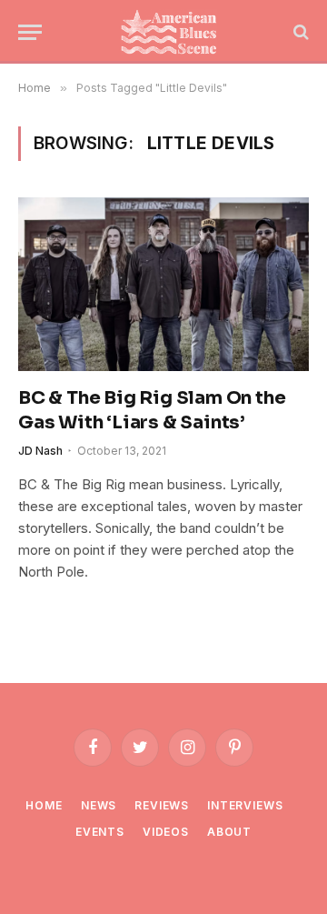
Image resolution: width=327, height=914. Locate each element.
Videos (166, 832)
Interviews (244, 805)
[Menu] (30, 32)
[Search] (299, 32)
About (229, 832)
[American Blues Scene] (172, 32)
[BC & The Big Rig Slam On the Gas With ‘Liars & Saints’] (163, 283)
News (98, 805)
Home (43, 805)
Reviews (161, 805)
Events (99, 832)
